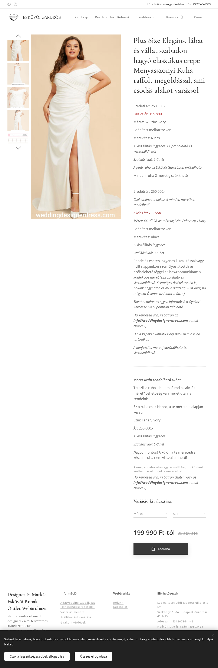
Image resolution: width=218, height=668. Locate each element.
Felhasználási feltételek (77, 607)
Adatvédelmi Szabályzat (77, 603)
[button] (175, 17)
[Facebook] (9, 4)
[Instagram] (15, 4)
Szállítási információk (76, 617)
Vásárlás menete (72, 612)
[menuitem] (82, 17)
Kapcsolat (120, 607)
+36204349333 (202, 4)
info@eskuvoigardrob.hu (168, 4)
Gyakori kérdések (73, 622)
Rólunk (118, 603)
